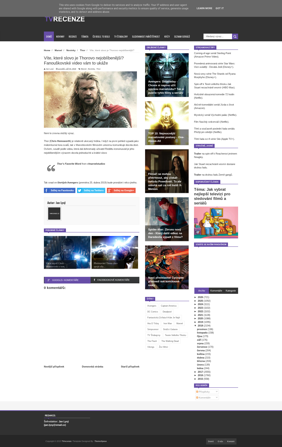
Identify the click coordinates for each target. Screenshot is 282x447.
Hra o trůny (153, 323)
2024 (201, 304)
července (202, 346)
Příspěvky (204, 391)
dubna (201, 357)
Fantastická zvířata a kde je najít (163, 317)
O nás (220, 441)
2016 (201, 375)
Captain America (168, 306)
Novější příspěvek (54, 366)
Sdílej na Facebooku (62, 190)
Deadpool (167, 311)
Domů (49, 36)
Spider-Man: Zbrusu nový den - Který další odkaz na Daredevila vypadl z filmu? (165, 233)
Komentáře (204, 397)
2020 (201, 318)
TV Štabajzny (121, 36)
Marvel (179, 323)
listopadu (202, 332)
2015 (201, 378)
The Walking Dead (170, 341)
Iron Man (168, 323)
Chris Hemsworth (60, 141)
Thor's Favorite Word (69, 163)
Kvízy (167, 36)
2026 (201, 297)
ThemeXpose (100, 441)
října (200, 336)
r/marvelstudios (96, 163)
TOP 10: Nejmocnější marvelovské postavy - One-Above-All (166, 137)
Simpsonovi (152, 329)
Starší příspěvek (130, 366)
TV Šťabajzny (153, 335)
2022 (201, 311)
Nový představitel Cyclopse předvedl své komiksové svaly (166, 281)
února (200, 364)
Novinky (60, 36)
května (201, 354)
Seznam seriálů (182, 36)
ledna (200, 368)
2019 (201, 322)
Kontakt (231, 441)
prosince (202, 329)
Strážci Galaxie (170, 329)
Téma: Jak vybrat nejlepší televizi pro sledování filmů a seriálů (212, 196)
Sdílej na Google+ (124, 190)
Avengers (151, 306)
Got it (220, 8)
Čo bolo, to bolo (101, 36)
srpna (200, 343)
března (201, 361)
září (199, 339)
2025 (201, 300)
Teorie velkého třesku (175, 335)
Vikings (150, 347)
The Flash (152, 341)
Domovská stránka (92, 366)
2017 (201, 371)
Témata (84, 36)
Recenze (73, 36)
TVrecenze (67, 441)
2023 (201, 307)
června (201, 350)
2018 (201, 325)
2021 (201, 315)
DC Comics (152, 311)
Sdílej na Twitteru (94, 190)
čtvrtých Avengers (67, 182)
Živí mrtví (163, 347)
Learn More (204, 8)
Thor (98, 69)
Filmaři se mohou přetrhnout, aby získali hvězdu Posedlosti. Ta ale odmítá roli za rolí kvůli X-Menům (165, 181)
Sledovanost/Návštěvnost (146, 36)
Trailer (197, 153)
